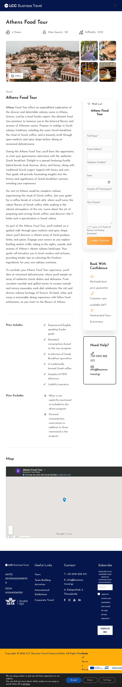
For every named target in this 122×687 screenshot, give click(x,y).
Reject (90, 680)
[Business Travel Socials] (66, 600)
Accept (73, 680)
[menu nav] (115, 5)
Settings (107, 680)
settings (26, 684)
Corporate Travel (44, 600)
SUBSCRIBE (105, 630)
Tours (37, 574)
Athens (10, 107)
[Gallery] (42, 61)
